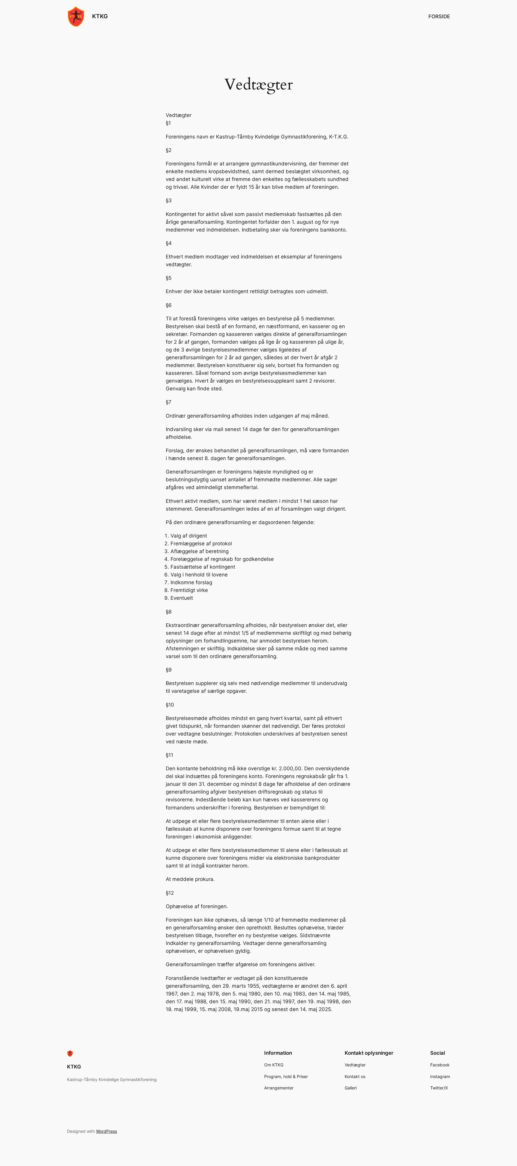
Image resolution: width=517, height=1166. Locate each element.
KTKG (100, 16)
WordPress (106, 1131)
